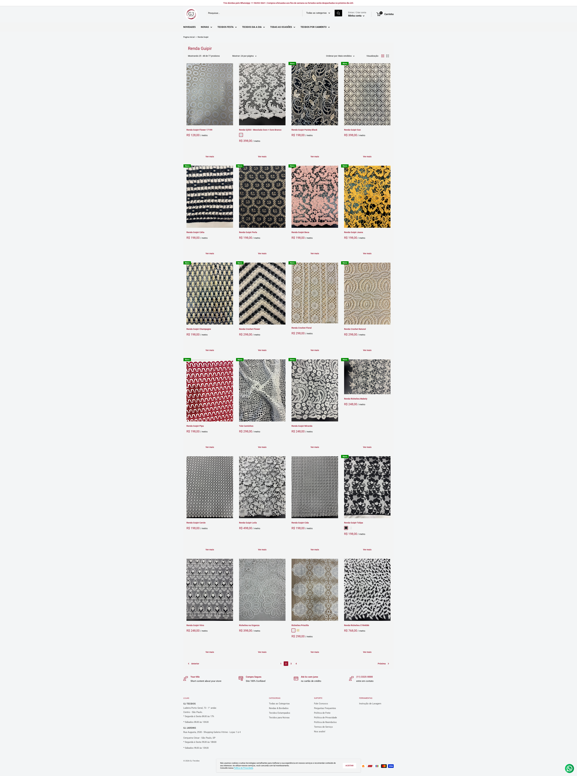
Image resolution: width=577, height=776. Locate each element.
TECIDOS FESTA (225, 27)
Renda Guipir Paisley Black (304, 130)
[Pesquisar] (338, 13)
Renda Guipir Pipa (195, 426)
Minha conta (355, 15)
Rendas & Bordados (278, 708)
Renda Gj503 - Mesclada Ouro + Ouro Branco (260, 130)
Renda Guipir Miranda (302, 426)
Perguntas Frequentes (325, 708)
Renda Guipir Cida (300, 522)
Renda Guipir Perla (248, 232)
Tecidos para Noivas (279, 717)
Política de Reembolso (325, 722)
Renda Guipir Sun (352, 130)
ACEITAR (349, 765)
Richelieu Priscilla (300, 625)
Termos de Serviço (323, 727)
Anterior (195, 663)
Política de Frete (322, 713)
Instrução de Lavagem (370, 703)
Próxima (382, 663)
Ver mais (210, 156)
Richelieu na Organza (249, 625)
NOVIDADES (189, 27)
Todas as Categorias (279, 703)
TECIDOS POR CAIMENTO (314, 27)
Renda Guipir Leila (248, 522)
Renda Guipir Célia (195, 232)
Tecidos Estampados (279, 713)
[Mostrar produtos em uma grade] (382, 56)
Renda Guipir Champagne (198, 329)
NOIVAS (205, 27)
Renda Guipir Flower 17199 (199, 130)
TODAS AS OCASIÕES (281, 27)
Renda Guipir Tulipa (353, 522)
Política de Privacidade (325, 717)
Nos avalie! (319, 731)
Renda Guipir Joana (353, 232)
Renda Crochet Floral (302, 328)
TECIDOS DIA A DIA (252, 27)
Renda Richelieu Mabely (355, 399)
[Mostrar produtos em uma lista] (387, 56)
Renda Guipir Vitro (195, 625)
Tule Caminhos (246, 426)
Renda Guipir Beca (300, 232)
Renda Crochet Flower (249, 329)
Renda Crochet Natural (355, 329)
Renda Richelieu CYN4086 (356, 625)
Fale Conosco (321, 703)
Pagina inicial (189, 37)
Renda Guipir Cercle (196, 522)
